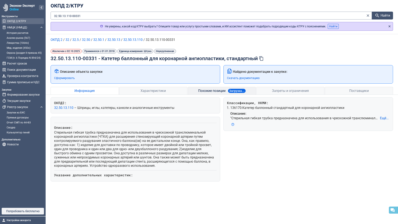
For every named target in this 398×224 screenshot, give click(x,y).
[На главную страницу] (18, 7)
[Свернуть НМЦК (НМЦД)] (41, 27)
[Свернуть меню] (41, 7)
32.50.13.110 (64, 108)
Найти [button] (333, 26)
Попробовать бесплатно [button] (23, 211)
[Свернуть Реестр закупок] (41, 107)
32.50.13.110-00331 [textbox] (67, 16)
